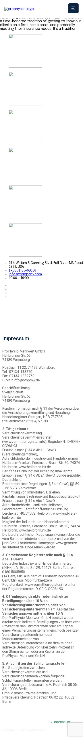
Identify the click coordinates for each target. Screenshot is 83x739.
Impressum (62, 722)
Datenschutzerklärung (32, 722)
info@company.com (25, 274)
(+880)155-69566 (22, 270)
